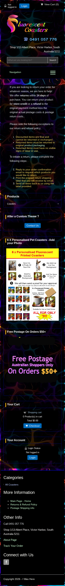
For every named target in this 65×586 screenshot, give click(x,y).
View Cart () (51, 4)
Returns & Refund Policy (23, 504)
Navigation (15, 72)
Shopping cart (35, 412)
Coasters (11, 204)
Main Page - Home (20, 501)
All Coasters (11, 484)
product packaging (34, 145)
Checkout (34, 426)
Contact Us (33, 225)
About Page (10, 539)
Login (24, 6)
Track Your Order (13, 545)
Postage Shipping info (22, 508)
